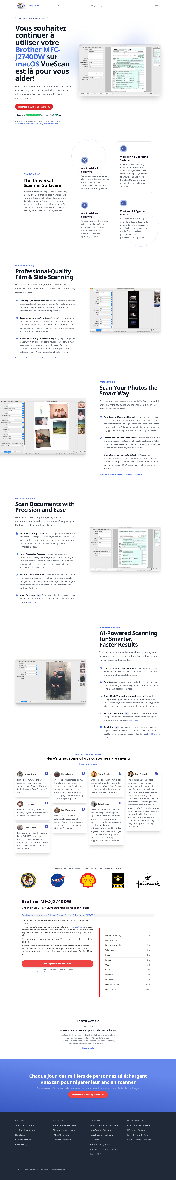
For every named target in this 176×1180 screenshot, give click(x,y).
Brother (78, 927)
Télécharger (59, 6)
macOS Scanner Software (101, 1135)
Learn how (32, 602)
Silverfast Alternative (62, 1139)
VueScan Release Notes (25, 1130)
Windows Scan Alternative (64, 1130)
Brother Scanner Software (139, 1139)
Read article (88, 1048)
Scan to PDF (95, 1154)
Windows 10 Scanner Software (104, 1149)
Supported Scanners (24, 1125)
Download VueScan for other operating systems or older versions (37, 124)
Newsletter (20, 1135)
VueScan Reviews (23, 1139)
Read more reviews (88, 764)
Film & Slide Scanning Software (104, 1125)
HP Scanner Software (137, 1130)
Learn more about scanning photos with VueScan (120, 474)
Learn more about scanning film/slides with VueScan (37, 358)
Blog (93, 6)
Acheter (72, 6)
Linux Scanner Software (100, 1130)
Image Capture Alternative (64, 1125)
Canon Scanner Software (138, 1125)
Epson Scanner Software (138, 1135)
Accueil (46, 6)
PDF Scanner (95, 1139)
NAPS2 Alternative (61, 1135)
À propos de (104, 6)
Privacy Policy (21, 1144)
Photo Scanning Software (101, 1144)
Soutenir (83, 6)
